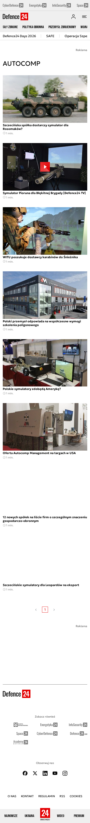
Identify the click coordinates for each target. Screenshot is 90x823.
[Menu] (84, 16)
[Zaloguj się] (73, 16)
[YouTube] (55, 773)
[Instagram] (65, 773)
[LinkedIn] (45, 773)
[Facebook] (25, 773)
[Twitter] (35, 773)
